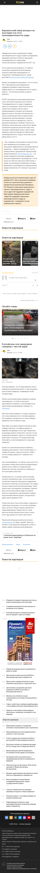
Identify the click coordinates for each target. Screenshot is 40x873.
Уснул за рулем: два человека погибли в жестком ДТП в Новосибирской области (20, 739)
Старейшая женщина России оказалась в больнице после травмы (20, 607)
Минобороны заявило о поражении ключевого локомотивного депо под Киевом (22, 727)
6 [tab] (27, 339)
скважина (26, 544)
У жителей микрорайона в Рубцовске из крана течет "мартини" (19, 536)
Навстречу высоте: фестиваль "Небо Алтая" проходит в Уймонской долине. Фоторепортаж (21, 767)
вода (18, 544)
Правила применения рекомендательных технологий (21, 868)
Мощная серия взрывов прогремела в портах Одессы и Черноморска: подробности (22, 774)
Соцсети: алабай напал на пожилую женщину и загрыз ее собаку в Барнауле (20, 790)
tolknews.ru (10, 831)
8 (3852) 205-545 (9, 851)
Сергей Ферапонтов (25, 154)
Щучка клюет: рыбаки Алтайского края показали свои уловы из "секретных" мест (21, 682)
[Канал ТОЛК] (32, 218)
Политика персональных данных (16, 863)
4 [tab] (21, 339)
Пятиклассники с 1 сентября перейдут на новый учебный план (21, 797)
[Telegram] (4, 46)
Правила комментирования (14, 867)
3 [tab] (19, 339)
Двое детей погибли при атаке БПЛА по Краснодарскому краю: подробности (20, 676)
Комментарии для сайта (29, 300)
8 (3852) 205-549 (9, 854)
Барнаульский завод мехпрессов (22, 77)
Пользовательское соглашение (15, 865)
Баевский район (7, 544)
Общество (9, 41)
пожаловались (7, 522)
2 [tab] (16, 339)
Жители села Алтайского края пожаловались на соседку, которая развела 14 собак (21, 698)
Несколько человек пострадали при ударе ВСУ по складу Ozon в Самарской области (21, 745)
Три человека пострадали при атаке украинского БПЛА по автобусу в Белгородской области (19, 690)
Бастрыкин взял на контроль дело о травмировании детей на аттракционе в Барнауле (20, 759)
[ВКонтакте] (9, 46)
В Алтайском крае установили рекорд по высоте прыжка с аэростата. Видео (20, 614)
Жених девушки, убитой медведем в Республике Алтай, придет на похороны (20, 752)
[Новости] (21, 218)
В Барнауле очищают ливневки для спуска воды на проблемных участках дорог (20, 327)
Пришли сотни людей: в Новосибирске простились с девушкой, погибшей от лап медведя (21, 712)
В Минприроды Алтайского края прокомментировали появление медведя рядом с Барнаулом (21, 804)
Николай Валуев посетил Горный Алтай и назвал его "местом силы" (21, 733)
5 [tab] (24, 339)
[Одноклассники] (14, 46)
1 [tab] (13, 339)
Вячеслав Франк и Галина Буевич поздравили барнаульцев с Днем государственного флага (18, 781)
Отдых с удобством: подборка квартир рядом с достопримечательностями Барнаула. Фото (22, 705)
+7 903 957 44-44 (9, 846)
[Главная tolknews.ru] (20, 2)
